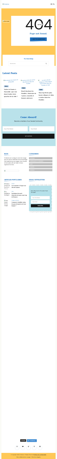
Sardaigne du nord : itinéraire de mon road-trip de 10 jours (19, 195)
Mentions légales (36, 457)
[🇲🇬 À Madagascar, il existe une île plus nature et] (10, 250)
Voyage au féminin (15, 200)
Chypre (13, 183)
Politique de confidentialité (40, 454)
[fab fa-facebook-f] (34, 448)
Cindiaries (21, 454)
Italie (23, 88)
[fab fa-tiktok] (28, 448)
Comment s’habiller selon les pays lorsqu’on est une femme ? (19, 204)
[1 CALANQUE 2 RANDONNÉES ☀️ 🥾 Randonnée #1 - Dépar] (47, 277)
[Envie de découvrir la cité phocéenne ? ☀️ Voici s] (47, 376)
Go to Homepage (39, 39)
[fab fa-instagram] (17, 448)
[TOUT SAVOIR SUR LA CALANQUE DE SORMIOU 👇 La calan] (10, 386)
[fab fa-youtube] (23, 448)
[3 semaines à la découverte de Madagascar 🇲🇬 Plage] (28, 237)
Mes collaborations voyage (23, 457)
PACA (6, 86)
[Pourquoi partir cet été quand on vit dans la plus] (28, 345)
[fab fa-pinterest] (40, 448)
